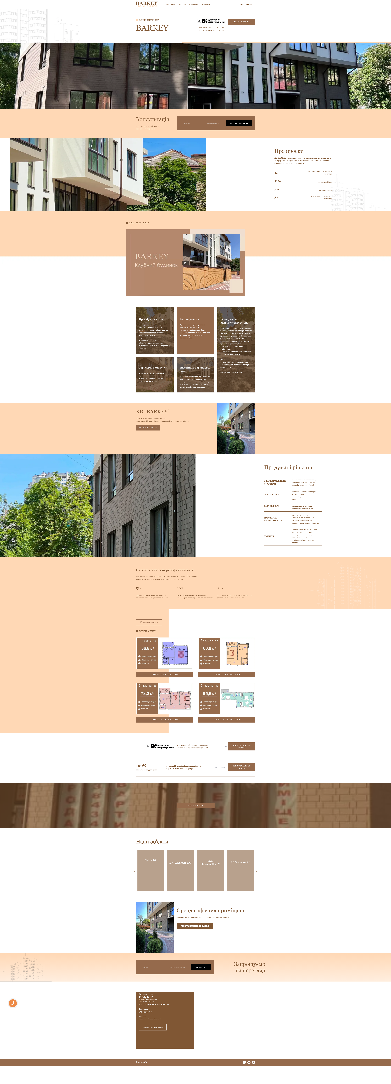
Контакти (206, 4)
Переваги (182, 4)
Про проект (170, 4)
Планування (194, 4)
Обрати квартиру (241, 22)
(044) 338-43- (144, 1022)
